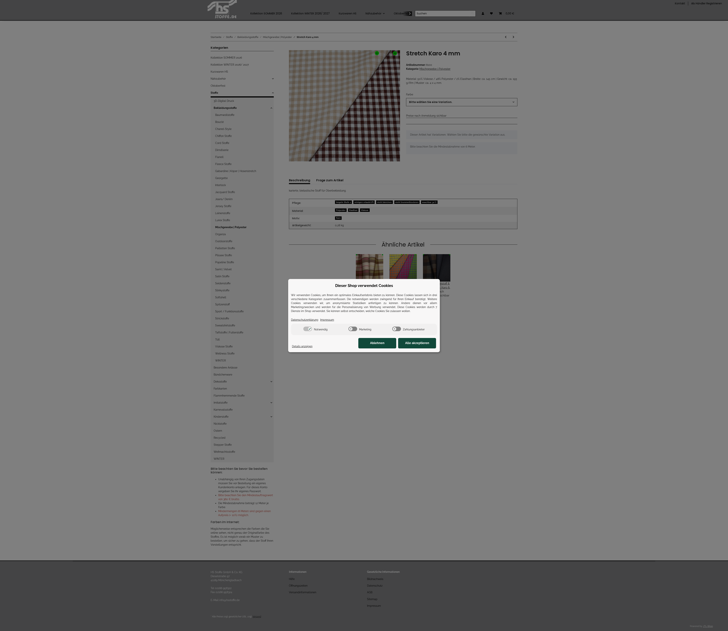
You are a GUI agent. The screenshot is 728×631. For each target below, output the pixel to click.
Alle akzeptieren (417, 343)
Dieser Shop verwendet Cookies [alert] (364, 285)
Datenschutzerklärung (304, 319)
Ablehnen (377, 343)
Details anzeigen (302, 346)
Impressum (327, 319)
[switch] (307, 329)
